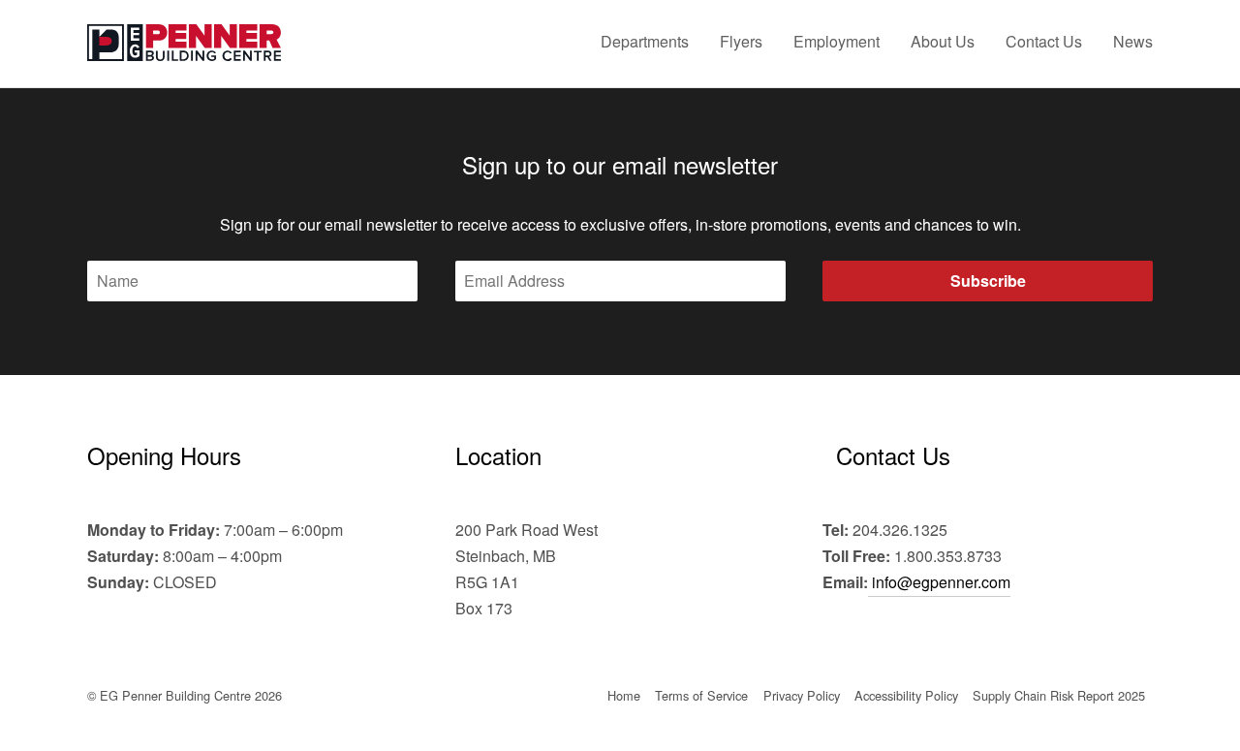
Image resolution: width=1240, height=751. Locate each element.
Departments (645, 41)
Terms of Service (701, 695)
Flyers (741, 41)
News (1133, 41)
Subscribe (988, 280)
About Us (943, 41)
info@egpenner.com (939, 582)
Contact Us (1044, 41)
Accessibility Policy (906, 695)
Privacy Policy (801, 695)
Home (623, 695)
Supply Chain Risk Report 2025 (1059, 695)
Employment (836, 41)
